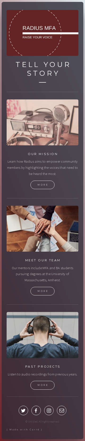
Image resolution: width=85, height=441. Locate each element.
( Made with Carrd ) (25, 429)
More (43, 184)
